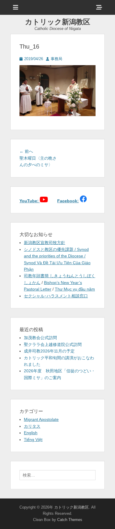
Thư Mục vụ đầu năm (75, 289)
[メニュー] (15, 7)
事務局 (56, 59)
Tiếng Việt (33, 439)
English (30, 432)
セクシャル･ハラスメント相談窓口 (56, 296)
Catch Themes (69, 519)
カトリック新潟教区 (57, 22)
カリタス (32, 426)
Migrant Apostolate (41, 419)
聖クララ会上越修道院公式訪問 (53, 344)
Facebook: (68, 200)
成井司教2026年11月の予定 (49, 351)
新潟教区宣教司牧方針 (44, 242)
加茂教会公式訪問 (40, 337)
